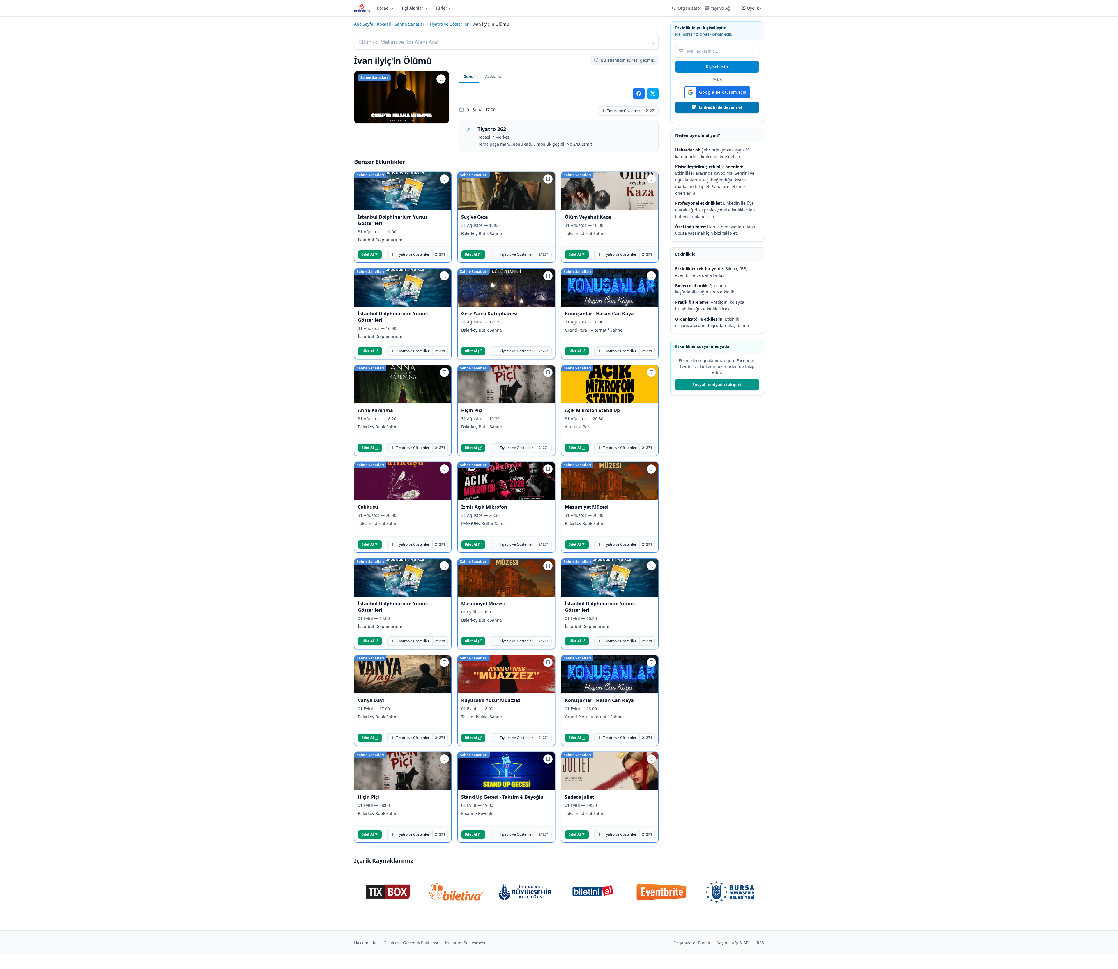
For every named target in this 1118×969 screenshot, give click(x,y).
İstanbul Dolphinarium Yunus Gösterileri (393, 220)
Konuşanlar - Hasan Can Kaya (599, 313)
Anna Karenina (375, 410)
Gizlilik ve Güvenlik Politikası (410, 942)
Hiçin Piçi (471, 410)
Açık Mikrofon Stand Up (592, 410)
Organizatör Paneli (691, 942)
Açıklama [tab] (494, 76)
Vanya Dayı (371, 700)
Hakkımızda (365, 942)
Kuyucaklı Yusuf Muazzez (490, 700)
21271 (651, 110)
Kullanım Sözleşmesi (465, 942)
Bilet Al (367, 254)
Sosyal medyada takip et (717, 384)
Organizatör (689, 8)
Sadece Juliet (579, 797)
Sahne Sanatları (410, 24)
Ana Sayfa (363, 24)
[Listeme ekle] (441, 79)
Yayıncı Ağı (721, 8)
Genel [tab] (469, 76)
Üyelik (754, 8)
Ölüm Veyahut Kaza (588, 217)
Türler (443, 8)
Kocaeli (385, 8)
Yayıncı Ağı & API (733, 942)
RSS (760, 942)
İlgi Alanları (414, 8)
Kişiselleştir (717, 66)
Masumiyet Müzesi (586, 507)
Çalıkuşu (368, 507)
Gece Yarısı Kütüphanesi (489, 313)
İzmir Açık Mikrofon (484, 507)
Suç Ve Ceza (474, 217)
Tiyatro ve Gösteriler (449, 24)
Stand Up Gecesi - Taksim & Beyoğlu (502, 797)
